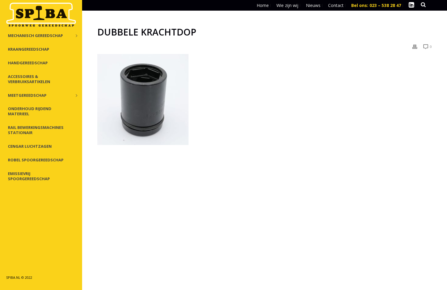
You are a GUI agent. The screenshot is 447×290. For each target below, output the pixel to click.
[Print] (414, 46)
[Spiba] (41, 15)
